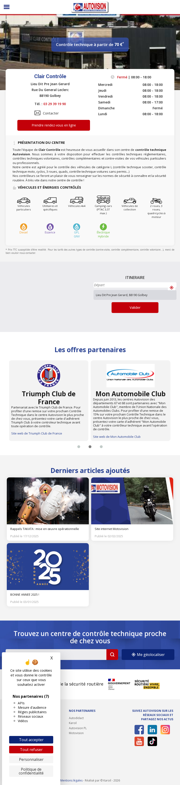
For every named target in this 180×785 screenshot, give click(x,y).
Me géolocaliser (150, 654)
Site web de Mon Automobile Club (117, 436)
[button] (78, 446)
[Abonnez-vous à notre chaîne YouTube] (139, 741)
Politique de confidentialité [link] (31, 771)
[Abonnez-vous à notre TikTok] (152, 741)
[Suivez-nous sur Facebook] (139, 729)
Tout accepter (31, 739)
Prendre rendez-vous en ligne (54, 125)
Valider (135, 307)
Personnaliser (31, 759)
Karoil (73, 723)
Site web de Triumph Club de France (36, 433)
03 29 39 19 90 (54, 104)
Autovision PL (78, 728)
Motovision (76, 733)
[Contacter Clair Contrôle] (37, 112)
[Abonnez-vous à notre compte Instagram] (165, 729)
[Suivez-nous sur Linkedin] (152, 729)
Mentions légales (71, 780)
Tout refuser (31, 749)
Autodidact (76, 718)
